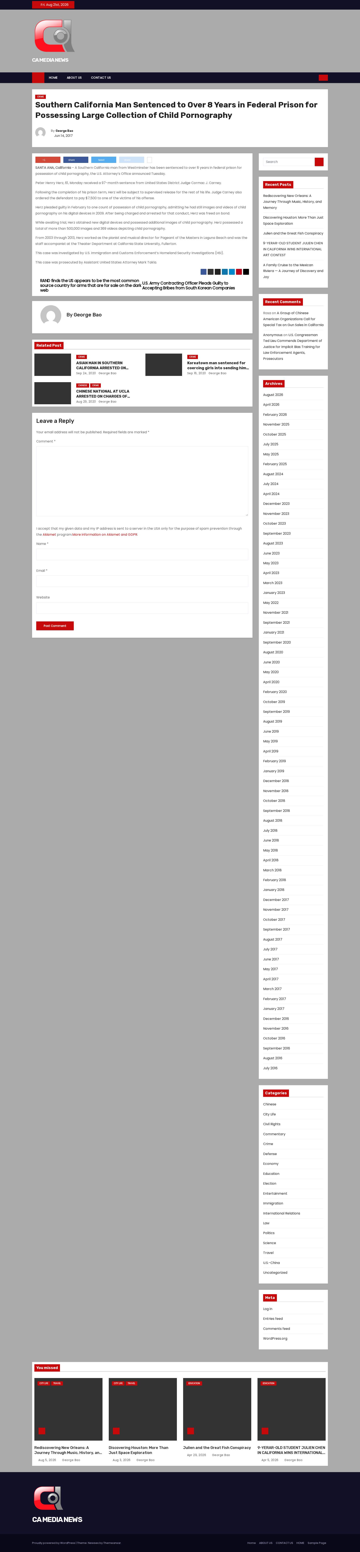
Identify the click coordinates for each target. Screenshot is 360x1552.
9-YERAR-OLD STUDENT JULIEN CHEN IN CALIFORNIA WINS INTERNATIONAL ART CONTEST (293, 249)
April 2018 (271, 860)
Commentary (274, 1134)
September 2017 (276, 929)
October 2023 (274, 523)
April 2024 (271, 493)
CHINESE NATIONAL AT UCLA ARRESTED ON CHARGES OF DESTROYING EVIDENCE (102, 396)
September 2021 (276, 622)
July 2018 (270, 830)
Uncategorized (275, 1272)
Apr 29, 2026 (197, 1455)
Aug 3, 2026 (122, 1460)
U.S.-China (271, 1262)
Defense (270, 1153)
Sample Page (317, 1543)
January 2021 (273, 632)
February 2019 (274, 761)
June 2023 (271, 553)
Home (252, 1543)
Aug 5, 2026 (47, 1460)
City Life (269, 1114)
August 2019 (272, 721)
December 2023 (276, 503)
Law (266, 1223)
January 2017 (273, 1008)
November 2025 (276, 424)
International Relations (281, 1213)
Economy (271, 1163)
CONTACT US (101, 78)
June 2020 (271, 662)
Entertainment (275, 1193)
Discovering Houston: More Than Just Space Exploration (138, 1450)
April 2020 (271, 682)
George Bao (64, 131)
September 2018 (276, 810)
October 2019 (274, 701)
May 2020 (271, 672)
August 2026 (273, 394)
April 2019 (270, 751)
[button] (316, 77)
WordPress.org (275, 1338)
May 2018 (270, 850)
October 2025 (274, 434)
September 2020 (277, 642)
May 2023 (271, 563)
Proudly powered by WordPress (54, 1543)
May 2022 (271, 602)
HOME (53, 78)
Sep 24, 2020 (86, 373)
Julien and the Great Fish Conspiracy (293, 233)
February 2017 (274, 998)
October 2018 (274, 800)
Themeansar (112, 1543)
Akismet (49, 534)
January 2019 (273, 771)
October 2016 (274, 1038)
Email (42, 570)
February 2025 (275, 464)
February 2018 (274, 880)
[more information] (149, 160)
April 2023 (271, 573)
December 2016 (276, 1018)
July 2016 (270, 1068)
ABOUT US (74, 78)
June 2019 (271, 731)
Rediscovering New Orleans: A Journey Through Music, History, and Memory (292, 201)
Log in (267, 1308)
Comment (46, 441)
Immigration (273, 1203)
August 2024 (273, 474)
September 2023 (277, 533)
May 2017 (270, 969)
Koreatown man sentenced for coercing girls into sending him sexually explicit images (216, 368)
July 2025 (270, 444)
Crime (40, 96)
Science (269, 1243)
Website (43, 597)
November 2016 (276, 1028)
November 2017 (276, 909)
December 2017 (276, 899)
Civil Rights (271, 1124)
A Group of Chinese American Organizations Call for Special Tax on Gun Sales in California (293, 319)
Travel (268, 1252)
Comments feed (276, 1328)
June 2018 (271, 840)
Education (271, 1173)
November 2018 (276, 791)
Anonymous (272, 335)
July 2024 (271, 483)
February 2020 (275, 691)
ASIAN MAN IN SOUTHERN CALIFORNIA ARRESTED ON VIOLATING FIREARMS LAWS (101, 368)
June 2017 (271, 959)
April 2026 (271, 404)
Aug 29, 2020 (86, 401)
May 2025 (271, 454)
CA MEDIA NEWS (50, 60)
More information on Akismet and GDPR (104, 534)
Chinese (82, 385)
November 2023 (276, 513)
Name (42, 543)
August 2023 (273, 543)
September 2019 (276, 711)
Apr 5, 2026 (270, 1460)
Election (269, 1183)
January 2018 (273, 889)
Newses (93, 1543)
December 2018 (276, 781)
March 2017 (272, 988)
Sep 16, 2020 (196, 373)
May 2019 (270, 741)
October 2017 (274, 919)
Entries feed (273, 1318)
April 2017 (271, 979)
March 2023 (272, 583)
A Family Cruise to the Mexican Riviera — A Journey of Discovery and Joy (293, 271)
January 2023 (274, 592)
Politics (269, 1233)
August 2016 (272, 1058)
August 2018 (272, 820)
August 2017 (272, 939)
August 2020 (273, 652)
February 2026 (275, 414)
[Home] (38, 77)
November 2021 (275, 612)
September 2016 (276, 1048)
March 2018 (272, 870)
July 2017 (270, 949)
